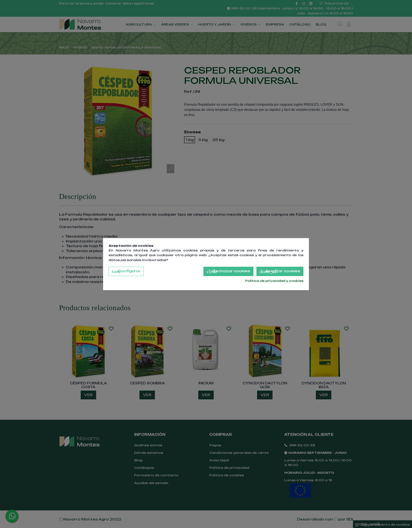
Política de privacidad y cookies (274, 281)
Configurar (126, 271)
